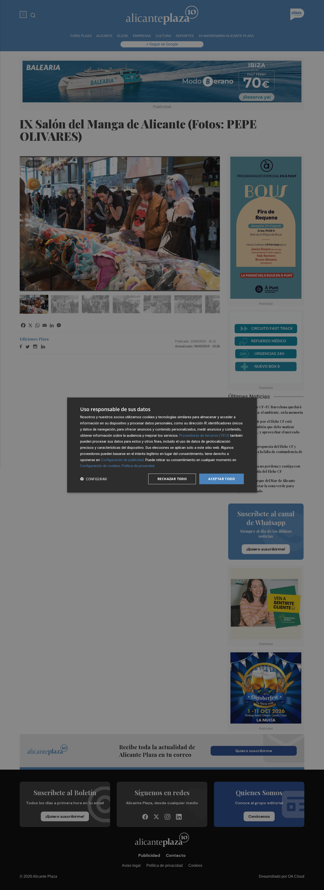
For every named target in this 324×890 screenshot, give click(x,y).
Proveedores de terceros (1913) (204, 435)
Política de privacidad (138, 466)
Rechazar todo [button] (172, 479)
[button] (93, 479)
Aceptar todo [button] (221, 479)
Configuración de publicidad (122, 460)
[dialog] (162, 445)
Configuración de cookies (100, 466)
